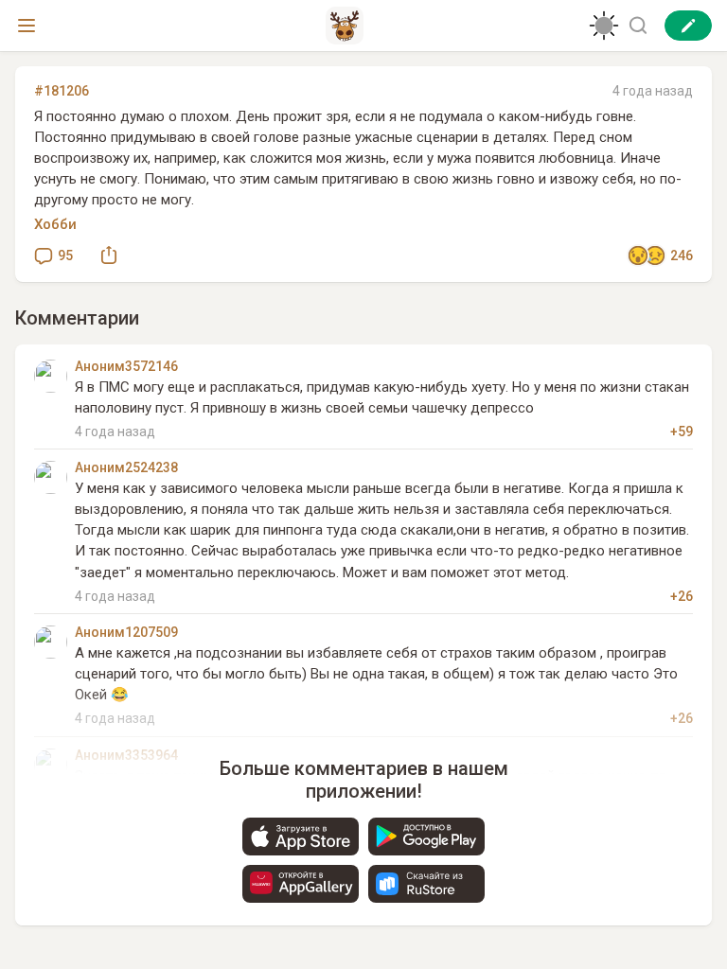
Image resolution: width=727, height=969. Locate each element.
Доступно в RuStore (426, 884)
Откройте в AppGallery (300, 884)
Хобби (55, 224)
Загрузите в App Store (300, 836)
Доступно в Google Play (426, 836)
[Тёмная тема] (604, 25)
